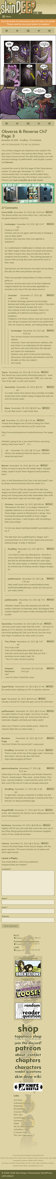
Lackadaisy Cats (21, 1129)
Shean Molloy (23, 1166)
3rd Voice (18, 1100)
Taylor (5, 372)
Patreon (9, 162)
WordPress (46, 1173)
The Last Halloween (23, 1135)
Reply (50, 212)
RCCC (16, 935)
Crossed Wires (20, 1111)
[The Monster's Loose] (28, 989)
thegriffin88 (7, 810)
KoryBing (24, 140)
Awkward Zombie (22, 1103)
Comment (6, 869)
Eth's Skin (18, 1114)
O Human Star (20, 1132)
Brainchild (18, 1106)
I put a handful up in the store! (28, 180)
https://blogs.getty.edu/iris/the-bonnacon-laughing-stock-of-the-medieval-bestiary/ (27, 833)
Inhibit (16, 1123)
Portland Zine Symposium (26, 941)
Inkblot (10, 1176)
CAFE (16, 947)
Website (5, 916)
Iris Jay (41, 1166)
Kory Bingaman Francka (29, 1155)
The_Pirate (10, 641)
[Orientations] (28, 968)
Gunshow (18, 1120)
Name (5, 898)
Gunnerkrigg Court (22, 1117)
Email (5, 907)
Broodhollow (19, 1108)
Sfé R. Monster (38, 1160)
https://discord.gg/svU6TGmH (18, 759)
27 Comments (35, 140)
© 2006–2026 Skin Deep (14, 1173)
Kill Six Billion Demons (24, 1126)
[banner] (28, 7)
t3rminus (9, 504)
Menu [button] (8, 16)
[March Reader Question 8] (28, 1011)
